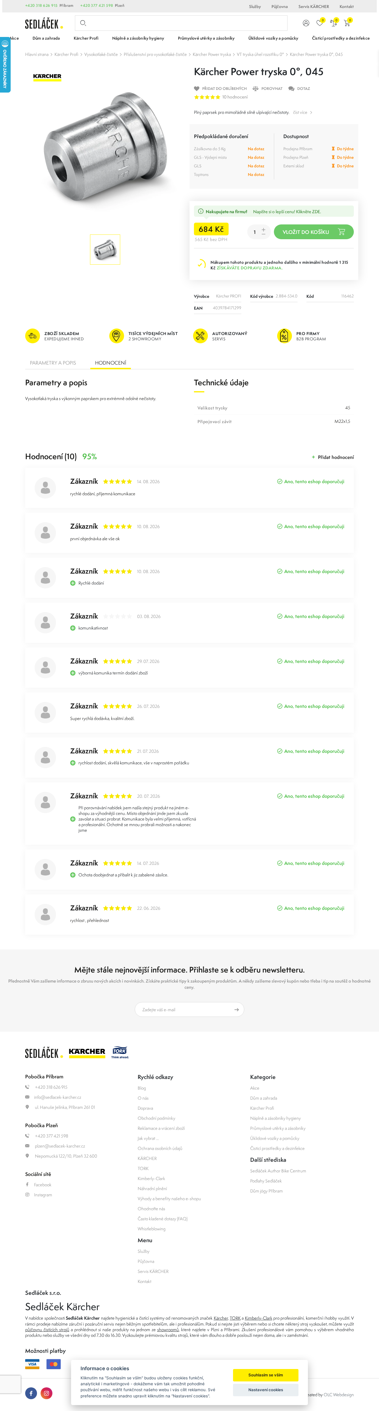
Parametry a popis (53, 363)
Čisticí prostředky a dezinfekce (277, 1148)
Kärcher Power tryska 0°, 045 (316, 54)
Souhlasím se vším (265, 1375)
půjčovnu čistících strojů (47, 1329)
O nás (143, 1098)
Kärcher (221, 1318)
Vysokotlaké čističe (101, 54)
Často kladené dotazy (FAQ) (162, 1218)
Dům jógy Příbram (266, 1191)
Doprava (145, 1108)
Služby (255, 6)
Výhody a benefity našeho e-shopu (169, 1198)
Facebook (43, 1184)
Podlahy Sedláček (266, 1181)
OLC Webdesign (339, 1394)
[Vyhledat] (82, 23)
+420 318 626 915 (41, 5)
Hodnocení (110, 363)
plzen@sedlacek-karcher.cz (59, 1146)
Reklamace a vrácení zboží (161, 1128)
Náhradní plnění (152, 1188)
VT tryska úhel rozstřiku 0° (260, 54)
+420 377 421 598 (96, 5)
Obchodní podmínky (156, 1118)
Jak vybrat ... (148, 1138)
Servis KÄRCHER (313, 6)
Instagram (43, 1195)
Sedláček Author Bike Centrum (278, 1171)
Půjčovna (280, 6)
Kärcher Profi (66, 54)
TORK (143, 1168)
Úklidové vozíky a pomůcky (274, 1138)
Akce (254, 1088)
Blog (142, 1088)
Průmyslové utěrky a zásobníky (278, 1128)
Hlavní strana (37, 54)
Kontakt (347, 6)
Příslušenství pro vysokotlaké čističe (155, 54)
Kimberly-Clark (151, 1178)
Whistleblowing (152, 1229)
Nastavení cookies (265, 1389)
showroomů (168, 1329)
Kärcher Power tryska (212, 54)
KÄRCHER (147, 1158)
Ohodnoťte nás (151, 1208)
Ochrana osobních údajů (160, 1148)
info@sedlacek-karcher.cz (57, 1097)
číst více (300, 112)
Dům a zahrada (263, 1098)
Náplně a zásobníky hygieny (275, 1118)
